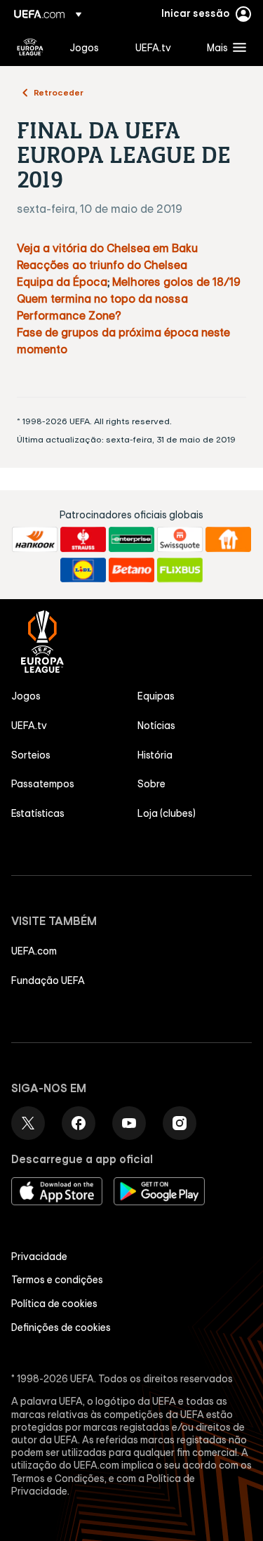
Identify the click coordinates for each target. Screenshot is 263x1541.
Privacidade (39, 1256)
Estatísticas (38, 813)
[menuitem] (90, 47)
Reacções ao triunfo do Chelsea (102, 264)
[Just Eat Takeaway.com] (228, 539)
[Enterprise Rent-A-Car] (131, 539)
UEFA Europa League (30, 47)
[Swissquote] (180, 539)
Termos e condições (57, 1279)
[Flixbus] (180, 570)
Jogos (26, 696)
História (155, 755)
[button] (223, 47)
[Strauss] (83, 539)
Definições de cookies (61, 1327)
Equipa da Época (62, 281)
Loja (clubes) (166, 813)
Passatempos (42, 783)
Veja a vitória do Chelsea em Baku (107, 248)
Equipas (156, 696)
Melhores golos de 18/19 (176, 281)
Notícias (156, 725)
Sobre (151, 783)
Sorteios (30, 755)
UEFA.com (34, 951)
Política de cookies (54, 1303)
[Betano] (131, 570)
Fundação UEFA (48, 980)
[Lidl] (83, 570)
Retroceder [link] (58, 92)
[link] (84, 47)
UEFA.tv (29, 725)
